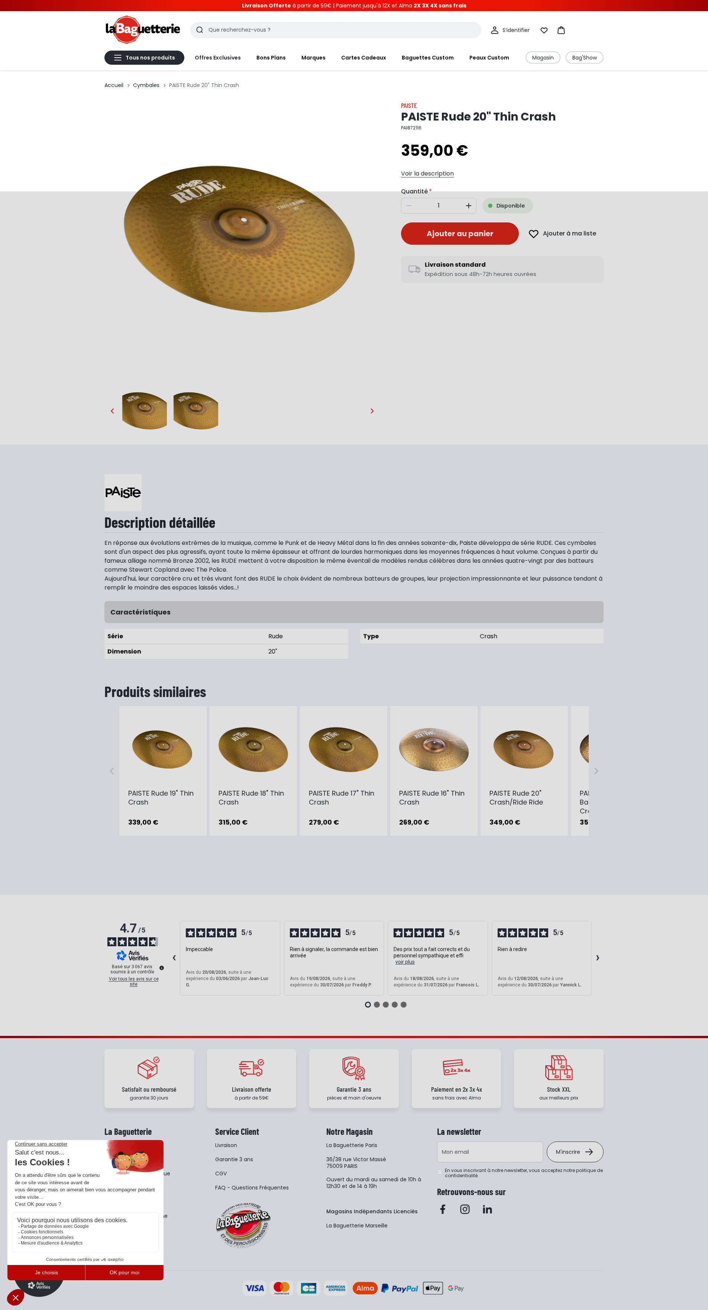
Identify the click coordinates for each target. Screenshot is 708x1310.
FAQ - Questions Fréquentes (252, 1187)
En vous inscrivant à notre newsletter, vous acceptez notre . (524, 1173)
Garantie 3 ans (234, 1159)
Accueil (113, 85)
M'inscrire (568, 1152)
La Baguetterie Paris (351, 1145)
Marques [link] (313, 57)
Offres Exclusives (218, 57)
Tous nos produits (150, 57)
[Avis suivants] (597, 958)
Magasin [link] (543, 57)
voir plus (405, 962)
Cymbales (146, 85)
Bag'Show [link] (584, 57)
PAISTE (409, 105)
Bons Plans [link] (271, 57)
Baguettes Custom (428, 57)
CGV (221, 1173)
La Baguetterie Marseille (357, 1225)
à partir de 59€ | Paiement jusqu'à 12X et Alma (354, 5)
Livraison (226, 1145)
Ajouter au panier (460, 233)
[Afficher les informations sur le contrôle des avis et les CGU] (162, 968)
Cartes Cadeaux (363, 57)
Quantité (414, 191)
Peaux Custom (489, 57)
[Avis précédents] (174, 958)
